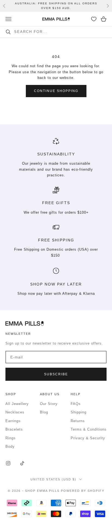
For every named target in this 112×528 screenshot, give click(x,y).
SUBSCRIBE (56, 374)
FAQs (76, 404)
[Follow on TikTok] (22, 463)
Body (10, 446)
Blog (44, 412)
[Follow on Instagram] (8, 463)
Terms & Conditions (89, 429)
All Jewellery (17, 404)
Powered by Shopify (82, 490)
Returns (78, 421)
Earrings (13, 421)
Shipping (78, 412)
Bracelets (14, 429)
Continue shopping (56, 91)
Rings (10, 438)
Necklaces (14, 412)
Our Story (49, 404)
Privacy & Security (88, 438)
